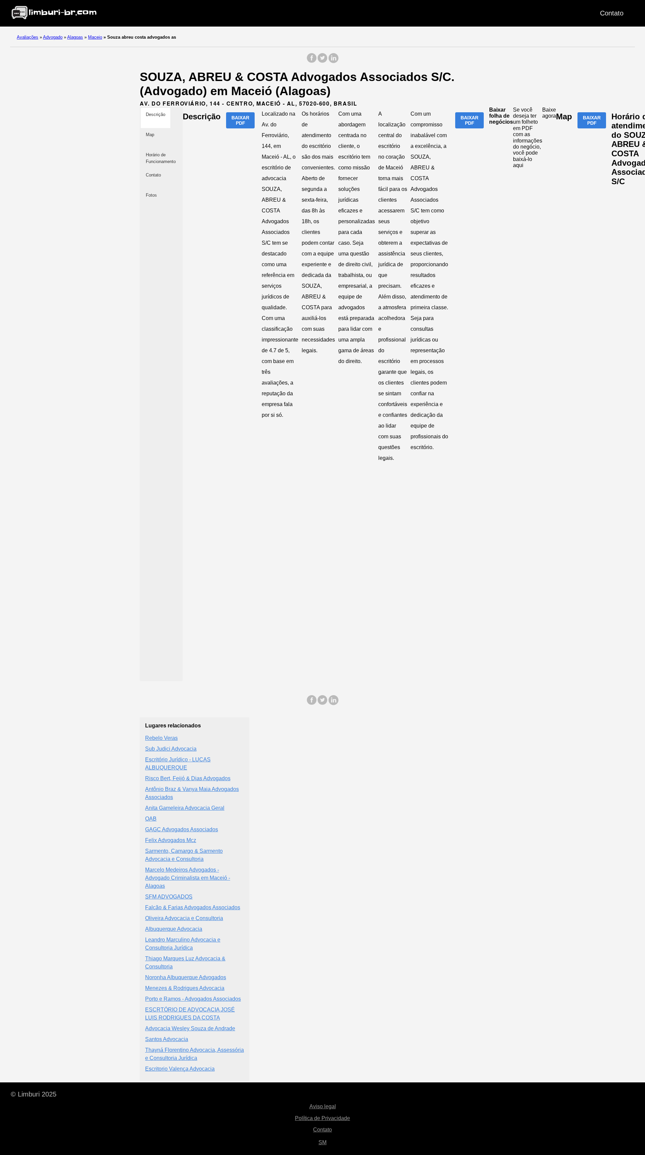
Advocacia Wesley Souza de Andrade (190, 1028)
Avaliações (27, 37)
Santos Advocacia (166, 1039)
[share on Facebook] (311, 61)
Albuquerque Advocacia (173, 929)
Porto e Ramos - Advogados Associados (193, 999)
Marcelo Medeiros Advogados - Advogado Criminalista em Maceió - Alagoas (187, 878)
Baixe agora (549, 113)
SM (322, 1142)
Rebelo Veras (161, 738)
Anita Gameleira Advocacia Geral (184, 808)
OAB (151, 819)
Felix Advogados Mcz (170, 840)
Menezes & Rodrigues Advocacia (184, 988)
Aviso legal (322, 1106)
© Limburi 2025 (33, 1094)
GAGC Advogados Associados (181, 829)
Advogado (52, 37)
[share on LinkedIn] (333, 61)
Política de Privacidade (322, 1118)
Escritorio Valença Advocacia (180, 1069)
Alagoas (75, 37)
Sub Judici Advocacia (171, 749)
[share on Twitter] (322, 61)
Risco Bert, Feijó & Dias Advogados (187, 778)
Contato (612, 13)
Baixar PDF (240, 120)
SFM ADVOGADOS (168, 897)
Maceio (95, 37)
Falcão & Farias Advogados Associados (192, 907)
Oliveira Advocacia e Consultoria (184, 918)
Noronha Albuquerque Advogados (185, 977)
